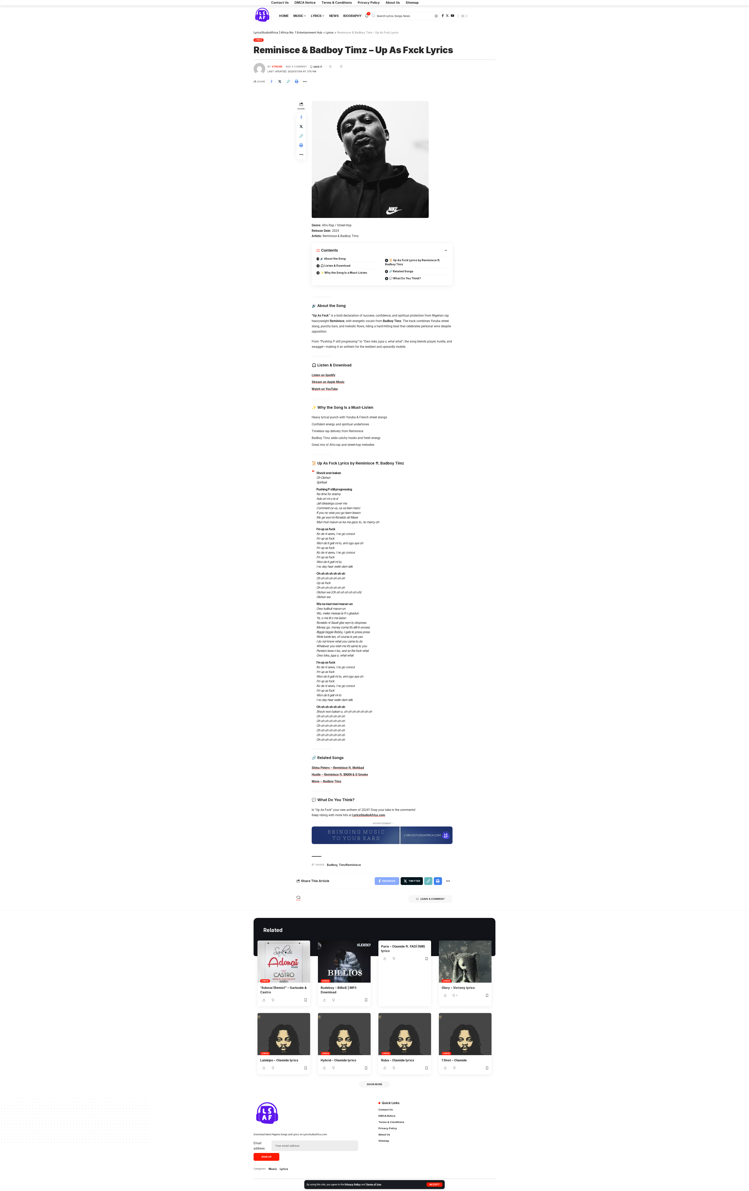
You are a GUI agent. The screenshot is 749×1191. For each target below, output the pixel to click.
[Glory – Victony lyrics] (465, 962)
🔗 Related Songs (401, 271)
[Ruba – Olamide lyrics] (404, 1034)
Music (273, 1169)
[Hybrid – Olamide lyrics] (344, 1034)
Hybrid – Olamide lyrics (338, 1060)
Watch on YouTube (325, 389)
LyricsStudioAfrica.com (368, 815)
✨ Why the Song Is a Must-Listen (343, 272)
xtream (277, 66)
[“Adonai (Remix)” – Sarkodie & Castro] (283, 962)
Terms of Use (373, 1184)
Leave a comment (432, 898)
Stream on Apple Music (328, 382)
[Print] (296, 81)
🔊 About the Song (333, 258)
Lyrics (258, 40)
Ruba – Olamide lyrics (397, 1060)
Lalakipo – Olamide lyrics (279, 1060)
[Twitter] (447, 15)
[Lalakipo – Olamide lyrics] (283, 1034)
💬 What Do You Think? (405, 278)
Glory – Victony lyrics (458, 988)
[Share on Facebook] (271, 81)
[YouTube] (452, 15)
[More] (305, 81)
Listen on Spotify (323, 375)
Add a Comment (296, 66)
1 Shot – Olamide (454, 1060)
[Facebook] (443, 15)
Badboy (332, 864)
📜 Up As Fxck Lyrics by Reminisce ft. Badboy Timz (412, 262)
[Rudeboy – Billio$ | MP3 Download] (344, 962)
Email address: (259, 1145)
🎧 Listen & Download (335, 265)
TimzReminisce (350, 864)
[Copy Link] (288, 81)
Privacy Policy (353, 1184)
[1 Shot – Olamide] (465, 1034)
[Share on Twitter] (280, 81)
